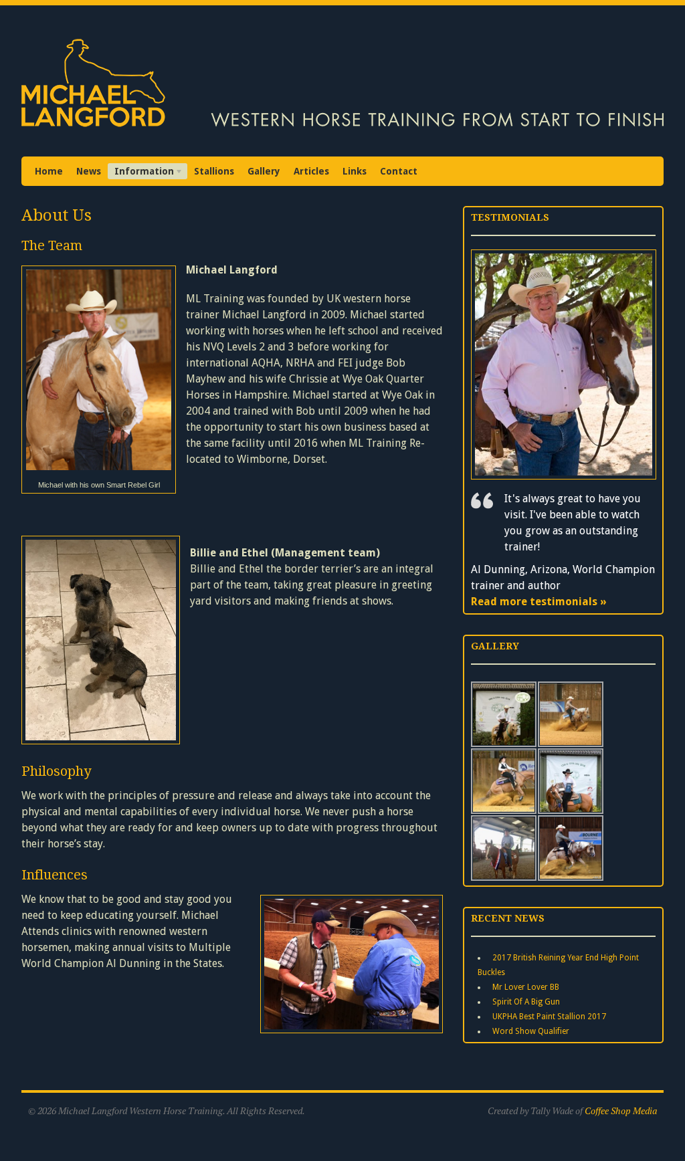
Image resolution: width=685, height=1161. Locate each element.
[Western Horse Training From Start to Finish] (342, 129)
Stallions (214, 171)
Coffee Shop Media (621, 1110)
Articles (311, 171)
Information (141, 172)
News (88, 171)
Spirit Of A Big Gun (526, 1002)
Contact (398, 171)
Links (354, 171)
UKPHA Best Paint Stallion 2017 (549, 1016)
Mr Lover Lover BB (525, 987)
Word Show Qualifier (530, 1031)
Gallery (264, 171)
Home (49, 171)
